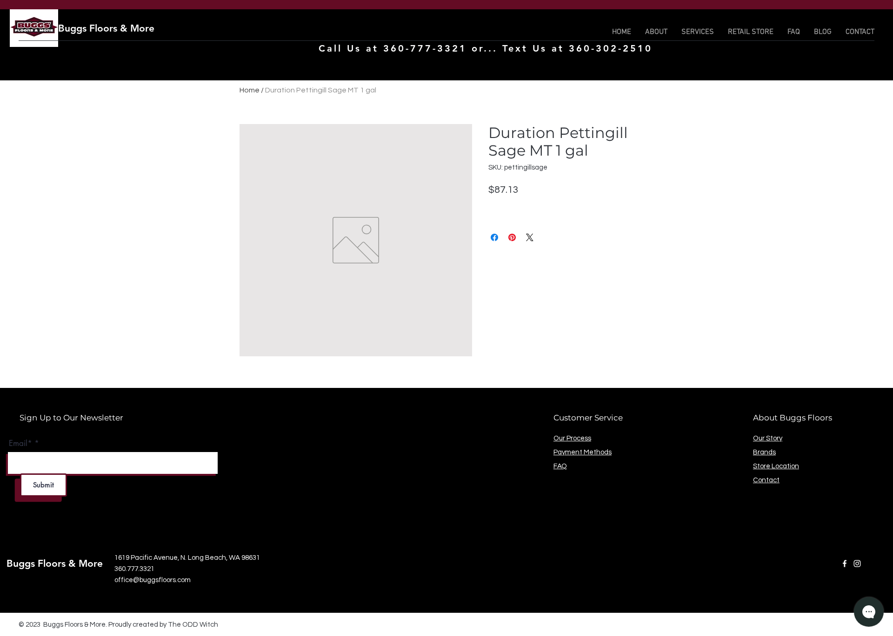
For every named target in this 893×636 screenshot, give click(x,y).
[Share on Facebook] (494, 237)
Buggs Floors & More (106, 28)
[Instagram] (857, 563)
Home (250, 90)
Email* (20, 443)
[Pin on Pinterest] (512, 237)
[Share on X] (529, 237)
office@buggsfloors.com (152, 580)
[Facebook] (844, 563)
